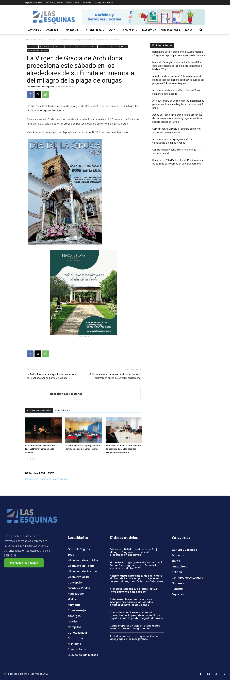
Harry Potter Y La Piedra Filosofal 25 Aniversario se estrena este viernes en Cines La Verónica (178, 162)
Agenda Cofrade (46, 47)
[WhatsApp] (45, 94)
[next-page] (32, 459)
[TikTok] (216, 674)
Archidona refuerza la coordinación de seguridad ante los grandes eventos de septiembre (123, 449)
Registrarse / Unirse (33, 2)
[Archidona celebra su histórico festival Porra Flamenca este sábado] (43, 430)
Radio (77, 2)
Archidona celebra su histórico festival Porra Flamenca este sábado (40, 449)
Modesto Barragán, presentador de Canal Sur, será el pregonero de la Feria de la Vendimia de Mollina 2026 (177, 66)
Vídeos (69, 2)
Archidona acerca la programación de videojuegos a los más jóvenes (172, 141)
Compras (129, 30)
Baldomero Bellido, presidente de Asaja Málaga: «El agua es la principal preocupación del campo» (178, 53)
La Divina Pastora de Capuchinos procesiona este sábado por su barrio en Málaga (51, 376)
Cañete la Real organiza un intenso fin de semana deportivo (174, 151)
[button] (201, 30)
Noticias (33, 30)
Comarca (52, 30)
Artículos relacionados (39, 410)
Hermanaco (38, 39)
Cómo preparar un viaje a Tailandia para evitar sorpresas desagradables (176, 130)
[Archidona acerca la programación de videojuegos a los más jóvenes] (83, 430)
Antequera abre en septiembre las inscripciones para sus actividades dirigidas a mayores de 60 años (178, 104)
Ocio (112, 30)
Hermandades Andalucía (86, 47)
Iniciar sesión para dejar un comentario (46, 479)
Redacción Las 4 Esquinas (42, 86)
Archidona (69, 47)
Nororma (72, 30)
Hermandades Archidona (38, 50)
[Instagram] (208, 674)
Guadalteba (94, 30)
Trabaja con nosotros (104, 2)
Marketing (149, 30)
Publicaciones (170, 30)
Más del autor (62, 410)
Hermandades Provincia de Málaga (113, 47)
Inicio (27, 39)
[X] (38, 94)
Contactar (87, 2)
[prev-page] (27, 459)
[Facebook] (30, 94)
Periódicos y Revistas (53, 2)
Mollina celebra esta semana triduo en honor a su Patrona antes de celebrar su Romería (115, 376)
